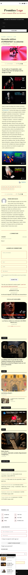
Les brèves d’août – (7, 393)
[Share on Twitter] (19, 63)
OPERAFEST (6, 110)
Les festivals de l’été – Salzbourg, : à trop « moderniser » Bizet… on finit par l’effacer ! (13, 486)
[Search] (26, 3)
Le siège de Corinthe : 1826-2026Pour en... (10, 564)
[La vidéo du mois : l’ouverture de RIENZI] (5, 400)
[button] (2, 314)
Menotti (18, 186)
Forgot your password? (7, 546)
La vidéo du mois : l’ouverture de (17, 399)
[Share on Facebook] (18, 194)
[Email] (24, 3)
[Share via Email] (22, 63)
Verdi (8, 186)
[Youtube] (22, 3)
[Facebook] (19, 3)
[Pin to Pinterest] (20, 63)
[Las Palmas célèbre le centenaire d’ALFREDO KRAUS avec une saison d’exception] (14, 310)
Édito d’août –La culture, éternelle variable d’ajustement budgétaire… (13, 453)
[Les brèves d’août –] (14, 382)
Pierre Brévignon (6, 43)
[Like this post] (16, 63)
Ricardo (3, 186)
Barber (13, 186)
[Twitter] (21, 3)
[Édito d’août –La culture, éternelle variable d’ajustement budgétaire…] (14, 441)
